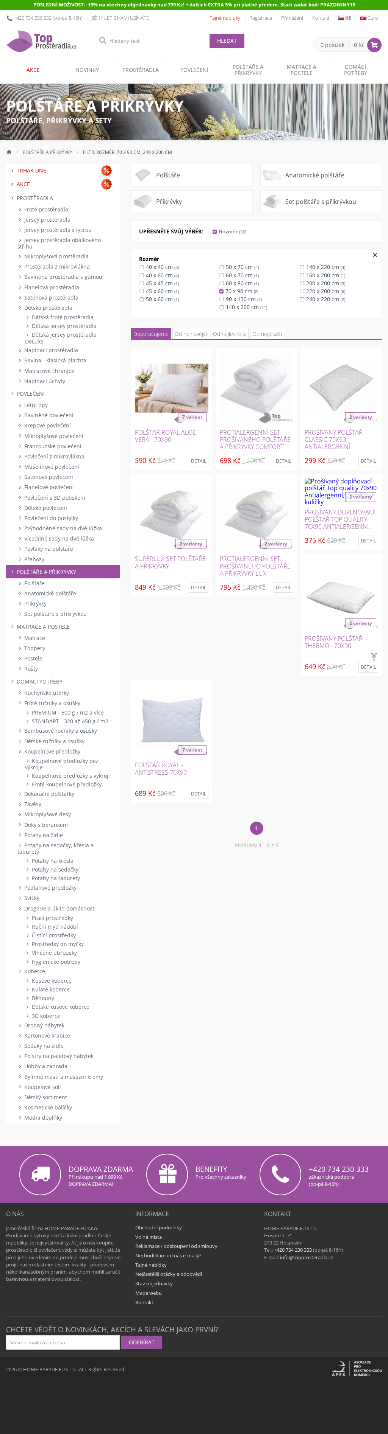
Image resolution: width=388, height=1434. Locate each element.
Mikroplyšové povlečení (53, 436)
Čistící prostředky (53, 935)
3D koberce (45, 1015)
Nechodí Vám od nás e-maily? (168, 1255)
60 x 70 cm (241, 275)
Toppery (34, 648)
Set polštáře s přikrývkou (55, 613)
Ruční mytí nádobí (54, 926)
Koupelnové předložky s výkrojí (70, 775)
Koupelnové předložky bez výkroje (62, 764)
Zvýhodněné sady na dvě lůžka (62, 528)
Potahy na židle (43, 835)
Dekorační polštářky (48, 793)
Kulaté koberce (50, 989)
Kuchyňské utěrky (46, 692)
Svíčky (31, 897)
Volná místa (148, 1237)
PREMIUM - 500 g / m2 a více (67, 712)
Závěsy (32, 804)
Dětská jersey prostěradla (63, 325)
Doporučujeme (151, 333)
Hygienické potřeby (55, 961)
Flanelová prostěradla (51, 287)
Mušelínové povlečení (51, 466)
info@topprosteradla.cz (306, 1257)
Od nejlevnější (229, 333)
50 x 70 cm (241, 266)
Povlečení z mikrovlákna (53, 456)
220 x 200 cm (325, 291)
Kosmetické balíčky (47, 1107)
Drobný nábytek (43, 1025)
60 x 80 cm (241, 283)
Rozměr (232, 231)
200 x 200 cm (325, 283)
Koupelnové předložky (51, 751)
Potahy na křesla (52, 860)
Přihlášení (292, 17)
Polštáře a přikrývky (248, 69)
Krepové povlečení (47, 425)
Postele (32, 658)
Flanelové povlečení (48, 487)
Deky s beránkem (45, 824)
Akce (33, 69)
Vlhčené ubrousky (53, 952)
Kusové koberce (51, 980)
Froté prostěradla (45, 209)
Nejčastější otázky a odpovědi (168, 1274)
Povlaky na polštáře (48, 548)
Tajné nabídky (225, 17)
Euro (372, 17)
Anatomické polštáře (49, 593)
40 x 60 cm (161, 275)
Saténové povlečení (48, 476)
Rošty (30, 668)
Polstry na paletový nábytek (58, 1056)
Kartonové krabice (46, 1035)
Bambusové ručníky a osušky (60, 730)
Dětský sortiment (45, 1097)
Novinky (87, 69)
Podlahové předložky (50, 887)
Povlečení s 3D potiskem (54, 497)
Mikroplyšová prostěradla (56, 256)
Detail (198, 461)
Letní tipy (35, 405)
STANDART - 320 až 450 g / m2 (69, 721)
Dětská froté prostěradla (62, 317)
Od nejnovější (191, 333)
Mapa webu (148, 1293)
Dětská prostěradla (47, 307)
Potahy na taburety (55, 878)
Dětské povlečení (45, 507)
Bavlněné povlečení (48, 415)
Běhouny (42, 998)
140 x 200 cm (245, 307)
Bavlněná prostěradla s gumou (62, 276)
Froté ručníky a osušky (51, 703)
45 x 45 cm (161, 283)
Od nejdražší (267, 333)
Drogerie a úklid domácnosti (59, 908)
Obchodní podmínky (158, 1227)
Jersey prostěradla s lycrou (57, 229)
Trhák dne (30, 170)
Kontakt (320, 17)
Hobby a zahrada (45, 1066)
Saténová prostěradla (50, 297)
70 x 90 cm (241, 291)
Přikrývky (35, 603)
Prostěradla (140, 69)
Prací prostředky (51, 917)
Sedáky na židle (43, 1045)
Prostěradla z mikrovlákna (56, 266)
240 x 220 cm (325, 299)
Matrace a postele (301, 69)
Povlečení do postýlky (50, 518)
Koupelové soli (42, 1087)
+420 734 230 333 (33, 17)
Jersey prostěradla (46, 219)
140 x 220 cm (325, 266)
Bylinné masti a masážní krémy (63, 1076)
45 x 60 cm (161, 291)
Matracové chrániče (48, 370)
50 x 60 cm (161, 299)
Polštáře (34, 583)
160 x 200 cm (325, 275)
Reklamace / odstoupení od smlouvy (176, 1246)
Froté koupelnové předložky (66, 784)
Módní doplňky (42, 1117)
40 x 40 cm (161, 266)
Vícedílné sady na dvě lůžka (58, 538)
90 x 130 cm (243, 299)
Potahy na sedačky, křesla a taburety (55, 848)
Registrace (260, 17)
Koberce (34, 971)
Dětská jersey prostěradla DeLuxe (61, 338)
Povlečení (194, 69)
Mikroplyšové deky (47, 814)
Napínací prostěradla (50, 350)
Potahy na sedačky (54, 869)
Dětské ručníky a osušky (53, 741)
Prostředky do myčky (57, 944)
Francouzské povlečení (52, 446)
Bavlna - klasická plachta (54, 360)
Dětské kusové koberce (59, 1006)
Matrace (34, 638)
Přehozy (33, 559)
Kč (347, 17)
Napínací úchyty (44, 381)
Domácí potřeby (355, 69)
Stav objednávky (154, 1283)
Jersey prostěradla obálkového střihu (59, 243)
